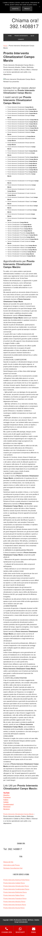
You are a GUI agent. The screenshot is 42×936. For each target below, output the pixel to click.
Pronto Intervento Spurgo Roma (13, 908)
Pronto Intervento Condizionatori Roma (16, 889)
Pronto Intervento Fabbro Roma (13, 895)
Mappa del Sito (8, 862)
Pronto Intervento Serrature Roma (14, 904)
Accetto (15, 8)
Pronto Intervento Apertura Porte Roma (16, 880)
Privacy (27, 8)
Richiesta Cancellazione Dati (12, 868)
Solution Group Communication (26, 921)
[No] (39, 7)
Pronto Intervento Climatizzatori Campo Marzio (18, 814)
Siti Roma (30, 920)
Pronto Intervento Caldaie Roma (14, 883)
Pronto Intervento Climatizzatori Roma (16, 886)
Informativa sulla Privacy (11, 865)
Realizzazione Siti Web (20, 920)
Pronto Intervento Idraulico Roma (14, 901)
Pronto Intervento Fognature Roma (14, 898)
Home (5, 46)
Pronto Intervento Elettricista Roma (15, 892)
